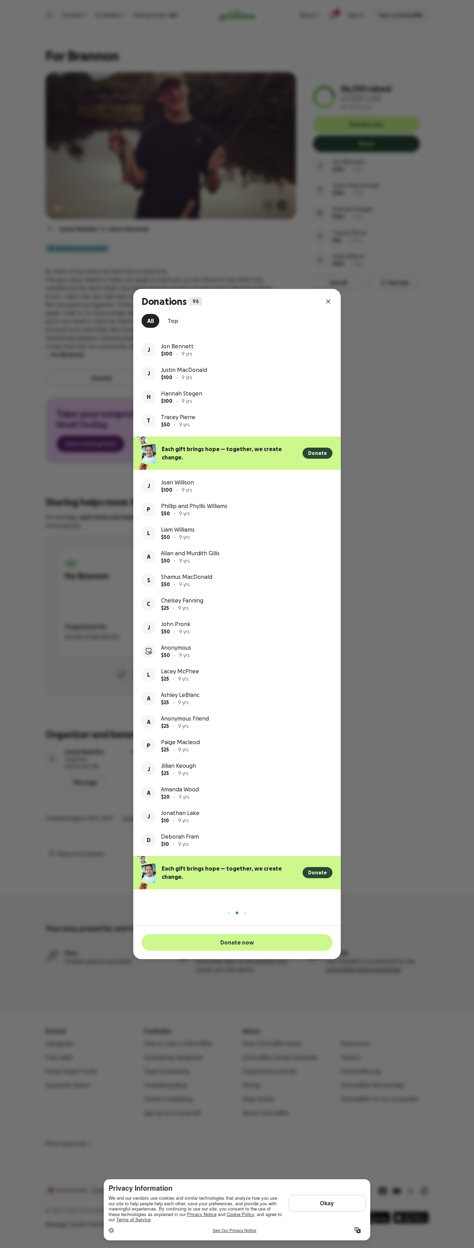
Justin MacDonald (184, 370)
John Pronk (176, 624)
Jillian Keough (178, 766)
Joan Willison (177, 482)
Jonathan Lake (180, 813)
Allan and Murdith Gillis (190, 553)
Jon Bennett (177, 346)
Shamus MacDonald (186, 577)
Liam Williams (178, 529)
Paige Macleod (180, 742)
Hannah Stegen (181, 393)
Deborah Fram (180, 836)
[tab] (150, 321)
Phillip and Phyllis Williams (194, 506)
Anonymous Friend (185, 718)
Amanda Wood (180, 789)
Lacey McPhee (180, 671)
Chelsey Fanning (182, 600)
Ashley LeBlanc (180, 695)
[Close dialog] (328, 301)
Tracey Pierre (178, 417)
